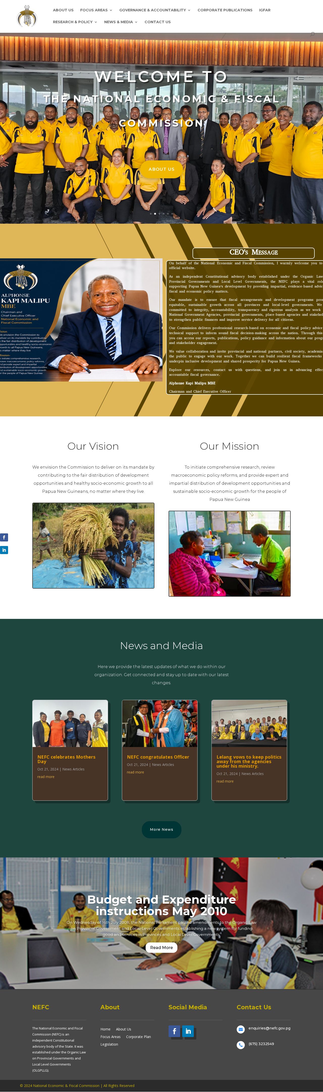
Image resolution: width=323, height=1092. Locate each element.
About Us (63, 10)
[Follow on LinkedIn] (4, 550)
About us (162, 169)
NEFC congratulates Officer (158, 757)
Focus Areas (94, 10)
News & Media (118, 22)
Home (105, 1029)
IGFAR (265, 10)
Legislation (109, 1044)
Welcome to (161, 76)
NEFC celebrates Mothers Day (66, 759)
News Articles (73, 769)
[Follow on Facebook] (4, 537)
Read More (161, 947)
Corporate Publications (225, 10)
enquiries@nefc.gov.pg (269, 1028)
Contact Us (158, 22)
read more (46, 776)
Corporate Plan (138, 1036)
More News (161, 829)
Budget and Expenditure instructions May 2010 (161, 905)
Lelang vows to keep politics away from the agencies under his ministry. (249, 761)
